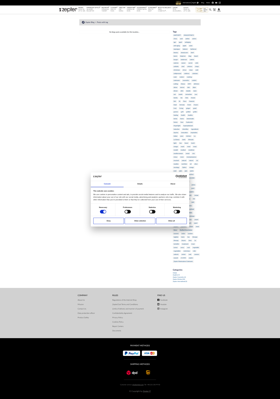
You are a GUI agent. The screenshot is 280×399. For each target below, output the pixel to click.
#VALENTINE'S (189, 35)
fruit (175, 108)
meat (194, 146)
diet (188, 87)
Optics (184, 167)
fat (181, 97)
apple (184, 45)
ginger (188, 108)
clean (190, 70)
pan (186, 171)
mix (193, 153)
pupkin (191, 191)
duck (194, 91)
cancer (183, 63)
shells (190, 212)
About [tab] (172, 184)
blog (190, 56)
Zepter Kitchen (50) (179, 279)
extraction (189, 94)
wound (176, 258)
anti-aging (177, 45)
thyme (184, 240)
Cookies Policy (117, 322)
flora (184, 101)
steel (197, 226)
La (194, 136)
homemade (190, 118)
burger (176, 59)
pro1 (193, 188)
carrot (190, 63)
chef (183, 66)
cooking (189, 77)
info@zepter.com (138, 385)
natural (184, 160)
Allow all (171, 221)
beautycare (184, 52)
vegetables (177, 251)
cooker (182, 77)
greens (176, 111)
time (190, 240)
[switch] (128, 212)
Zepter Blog (90, 22)
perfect (191, 174)
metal (187, 153)
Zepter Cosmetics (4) (179, 277)
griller (195, 111)
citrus (184, 70)
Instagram (164, 309)
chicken (189, 66)
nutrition (184, 164)
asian (190, 45)
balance (185, 49)
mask (182, 146)
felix (186, 97)
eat (175, 94)
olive (195, 164)
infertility (185, 129)
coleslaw (195, 73)
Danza (183, 84)
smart (196, 219)
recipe (196, 195)
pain (180, 171)
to (195, 240)
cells (196, 63)
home (182, 118)
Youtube (163, 304)
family (176, 97)
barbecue (193, 49)
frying (181, 108)
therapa (194, 237)
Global (175, 273)
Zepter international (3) (180, 281)
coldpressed (177, 73)
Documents (116, 331)
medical (183, 150)
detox (175, 87)
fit (179, 101)
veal (188, 247)
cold (197, 70)
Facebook (164, 300)
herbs (175, 118)
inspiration (194, 132)
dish (182, 91)
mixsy (175, 157)
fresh (189, 104)
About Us (81, 300)
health (183, 115)
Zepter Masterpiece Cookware (183, 261)
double (188, 91)
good (194, 108)
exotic (180, 94)
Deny (109, 221)
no (197, 160)
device (182, 87)
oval (175, 171)
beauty (176, 52)
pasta (191, 171)
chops (197, 66)
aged (180, 42)
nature (191, 160)
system (190, 233)
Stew (175, 230)
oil (190, 164)
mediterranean (178, 153)
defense (196, 84)
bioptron (183, 56)
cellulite (176, 66)
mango (176, 146)
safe (193, 202)
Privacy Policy (117, 317)
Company (83, 295)
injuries (176, 132)
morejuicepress (191, 157)
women (196, 254)
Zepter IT (147, 391)
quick (189, 195)
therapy (176, 240)
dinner (176, 91)
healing (176, 115)
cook (175, 77)
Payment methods (140, 346)
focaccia (191, 101)
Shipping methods (140, 364)
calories (176, 63)
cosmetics (186, 80)
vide (194, 251)
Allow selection (140, 221)
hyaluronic (189, 122)
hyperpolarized (188, 125)
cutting (176, 84)
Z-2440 (183, 258)
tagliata (176, 237)
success (176, 233)
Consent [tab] (107, 184)
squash (176, 226)
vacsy (182, 247)
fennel (193, 97)
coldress (186, 73)
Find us (161, 295)
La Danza (176, 139)
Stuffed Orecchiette (186, 230)
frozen (196, 104)
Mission (81, 304)
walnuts (176, 254)
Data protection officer (86, 313)
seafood (191, 209)
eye (196, 94)
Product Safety (83, 317)
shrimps (191, 216)
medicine (191, 150)
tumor (176, 247)
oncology (176, 167)
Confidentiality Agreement (122, 313)
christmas (177, 70)
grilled (188, 111)
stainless (183, 226)
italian (175, 136)
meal (188, 146)
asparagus (177, 49)
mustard (176, 160)
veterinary (187, 251)
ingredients (194, 129)
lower (186, 143)
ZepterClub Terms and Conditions (125, 304)
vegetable (196, 247)
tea (188, 237)
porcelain (191, 178)
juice (181, 136)
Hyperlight (177, 125)
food (175, 104)
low (180, 143)
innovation (184, 132)
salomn (189, 205)
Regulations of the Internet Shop (124, 300)
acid (181, 38)
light (175, 143)
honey (176, 122)
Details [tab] (140, 184)
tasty (182, 237)
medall (176, 150)
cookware (177, 80)
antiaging (188, 42)
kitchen (188, 136)
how (182, 122)
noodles (176, 164)
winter (184, 254)
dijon (194, 87)
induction (176, 129)
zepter (191, 258)
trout (193, 244)
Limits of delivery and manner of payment (128, 309)
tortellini (176, 244)
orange (191, 167)
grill (182, 111)
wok (190, 254)
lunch (193, 143)
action (187, 38)
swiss (183, 233)
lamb (183, 139)
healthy (190, 115)
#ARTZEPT (177, 35)
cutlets (194, 80)
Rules (115, 295)
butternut (184, 59)
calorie (192, 59)
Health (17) (176, 275)
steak (191, 226)
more (182, 157)
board (196, 56)
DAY (189, 84)
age (175, 42)
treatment (185, 244)
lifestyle (190, 139)
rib (194, 199)
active (194, 38)
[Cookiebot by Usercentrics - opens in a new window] (177, 176)
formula (182, 104)
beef (192, 52)
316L (175, 38)
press (193, 184)
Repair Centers (117, 326)
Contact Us (82, 309)
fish (175, 101)
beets (175, 56)
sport (195, 223)
